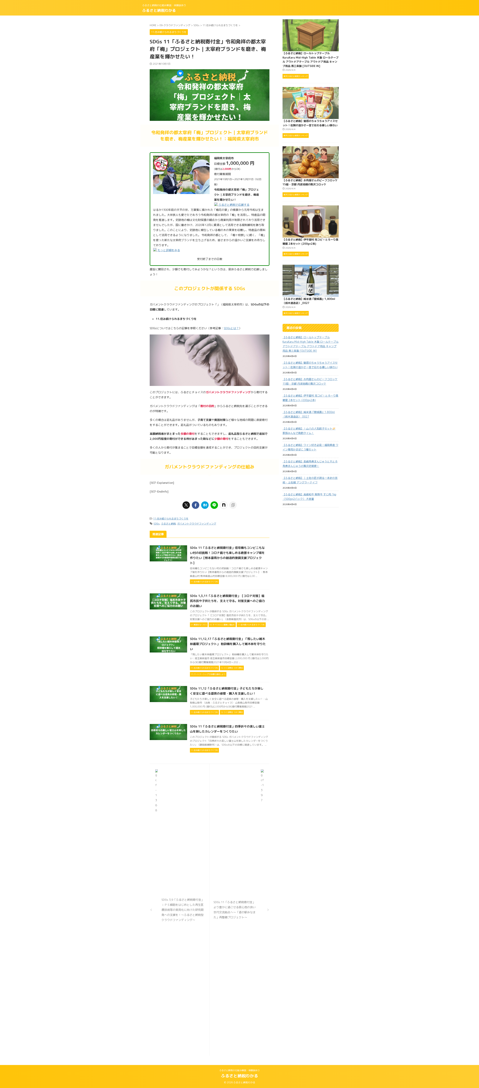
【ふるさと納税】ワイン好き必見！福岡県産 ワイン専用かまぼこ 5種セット (310, 447)
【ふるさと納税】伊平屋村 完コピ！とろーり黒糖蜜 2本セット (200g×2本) (310, 398)
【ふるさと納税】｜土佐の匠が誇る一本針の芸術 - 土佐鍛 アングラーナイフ (310, 480)
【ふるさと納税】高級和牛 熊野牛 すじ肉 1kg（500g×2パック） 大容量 (309, 497)
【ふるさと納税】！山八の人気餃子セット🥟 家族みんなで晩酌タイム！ (309, 431)
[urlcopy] (233, 505)
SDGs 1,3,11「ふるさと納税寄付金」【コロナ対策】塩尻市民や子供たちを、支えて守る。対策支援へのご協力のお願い (227, 601)
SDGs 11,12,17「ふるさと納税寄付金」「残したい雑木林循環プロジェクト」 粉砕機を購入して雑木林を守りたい (228, 644)
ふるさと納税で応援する (233, 205)
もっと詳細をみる (168, 250)
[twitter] (186, 505)
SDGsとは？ (231, 328)
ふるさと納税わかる (159, 10)
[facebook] (195, 505)
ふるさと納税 (168, 523)
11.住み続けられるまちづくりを (170, 518)
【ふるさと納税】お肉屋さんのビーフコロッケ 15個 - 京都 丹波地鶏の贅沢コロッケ (310, 381)
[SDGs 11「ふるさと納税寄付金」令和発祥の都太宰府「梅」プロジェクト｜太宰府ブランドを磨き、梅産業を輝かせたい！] (205, 505)
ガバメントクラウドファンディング (196, 523)
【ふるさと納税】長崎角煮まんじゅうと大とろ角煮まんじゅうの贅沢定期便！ (310, 464)
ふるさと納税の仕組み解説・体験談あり (239, 1070)
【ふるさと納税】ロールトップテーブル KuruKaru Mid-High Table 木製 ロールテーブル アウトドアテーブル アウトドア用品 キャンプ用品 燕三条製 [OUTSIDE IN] (310, 343)
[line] (214, 505)
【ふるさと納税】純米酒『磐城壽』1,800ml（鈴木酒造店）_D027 (309, 414)
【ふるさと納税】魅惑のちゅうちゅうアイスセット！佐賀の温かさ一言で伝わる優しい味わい (310, 365)
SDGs (157, 523)
